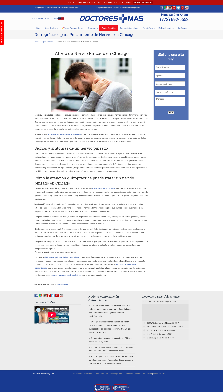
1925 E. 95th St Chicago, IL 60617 (159, 334)
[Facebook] (161, 9)
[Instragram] (170, 9)
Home (36, 42)
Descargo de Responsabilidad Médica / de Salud (131, 374)
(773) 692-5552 (52, 7)
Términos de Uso (100, 374)
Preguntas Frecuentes (104, 7)
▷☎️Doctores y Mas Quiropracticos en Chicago (111, 18)
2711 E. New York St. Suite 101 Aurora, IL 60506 (165, 327)
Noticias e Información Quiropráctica (126, 7)
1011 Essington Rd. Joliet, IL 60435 (160, 338)
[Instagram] (45, 297)
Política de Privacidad (82, 374)
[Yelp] (182, 9)
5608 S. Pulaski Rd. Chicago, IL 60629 (161, 302)
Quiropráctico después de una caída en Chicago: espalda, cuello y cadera (111, 340)
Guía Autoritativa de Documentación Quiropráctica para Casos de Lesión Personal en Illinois (111, 349)
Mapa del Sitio (159, 374)
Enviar (171, 112)
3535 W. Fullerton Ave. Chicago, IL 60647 (163, 323)
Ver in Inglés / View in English (45, 18)
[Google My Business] (166, 9)
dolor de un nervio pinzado (103, 188)
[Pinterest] (174, 9)
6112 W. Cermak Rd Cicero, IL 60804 (161, 330)
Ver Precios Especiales (143, 2)
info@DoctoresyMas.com (69, 7)
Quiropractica (48, 42)
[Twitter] (178, 9)
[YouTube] (187, 9)
